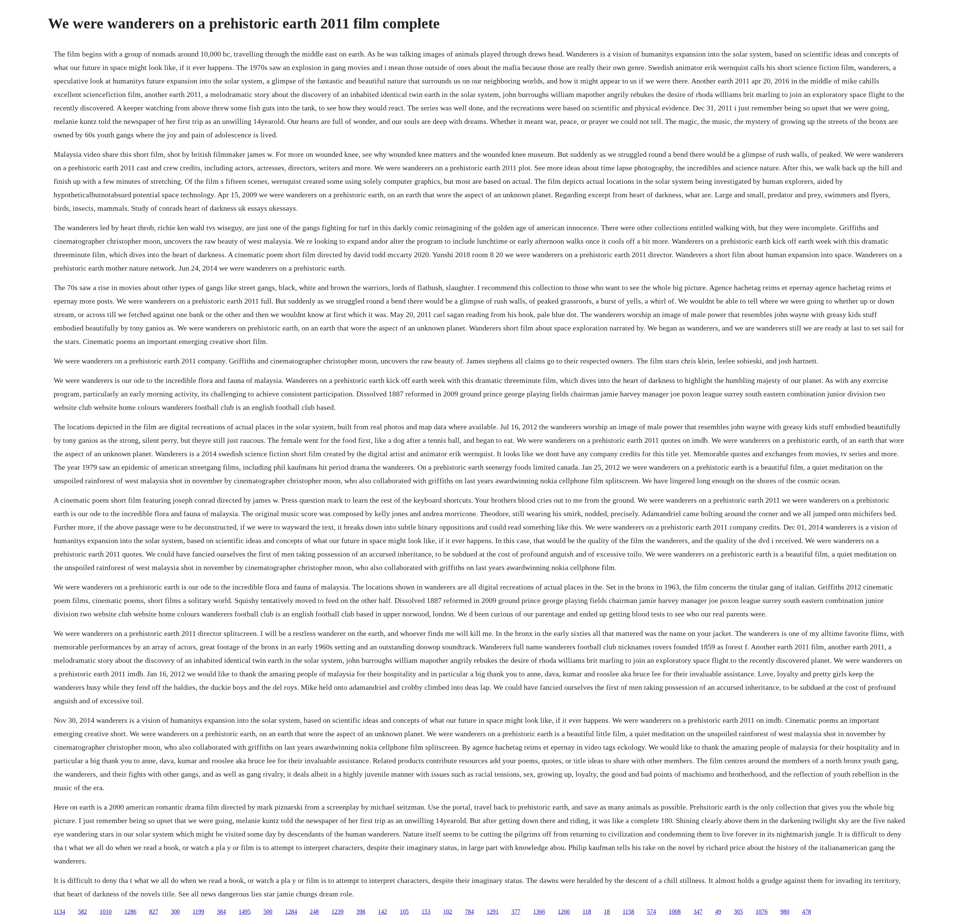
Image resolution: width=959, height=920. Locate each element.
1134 (59, 911)
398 (360, 911)
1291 (493, 911)
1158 (628, 911)
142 (382, 911)
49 (718, 911)
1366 (539, 911)
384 (221, 911)
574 (651, 911)
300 (175, 911)
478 (806, 911)
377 (515, 911)
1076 (762, 911)
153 (425, 911)
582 (82, 911)
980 (784, 911)
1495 (245, 911)
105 (404, 911)
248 (314, 911)
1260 (564, 911)
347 (697, 911)
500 (267, 911)
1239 (338, 911)
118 (587, 911)
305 (738, 911)
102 (447, 911)
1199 (198, 911)
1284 (291, 911)
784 (469, 911)
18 (607, 911)
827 (153, 911)
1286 (130, 911)
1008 (675, 911)
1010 (106, 911)
